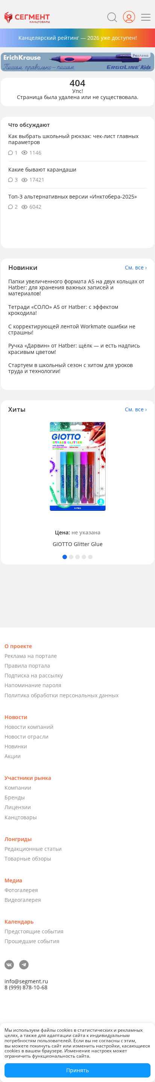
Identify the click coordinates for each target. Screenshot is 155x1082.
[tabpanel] (77, 483)
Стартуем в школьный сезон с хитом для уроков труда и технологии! (70, 368)
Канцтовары (21, 817)
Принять (77, 1070)
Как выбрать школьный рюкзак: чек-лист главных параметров (73, 139)
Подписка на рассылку (34, 675)
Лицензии (18, 807)
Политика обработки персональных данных (62, 695)
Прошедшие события (32, 941)
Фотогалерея (21, 890)
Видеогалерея (23, 899)
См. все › (136, 268)
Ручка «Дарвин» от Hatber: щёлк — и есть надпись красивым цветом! (74, 348)
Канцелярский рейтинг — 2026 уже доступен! (77, 37)
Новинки (16, 746)
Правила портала (27, 665)
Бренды (15, 797)
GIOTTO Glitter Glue (78, 544)
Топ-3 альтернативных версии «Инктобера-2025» (72, 196)
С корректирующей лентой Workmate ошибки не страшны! (71, 329)
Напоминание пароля (33, 685)
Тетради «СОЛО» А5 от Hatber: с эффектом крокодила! (63, 309)
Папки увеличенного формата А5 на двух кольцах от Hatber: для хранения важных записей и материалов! (76, 287)
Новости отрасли (27, 736)
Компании (18, 787)
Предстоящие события (34, 931)
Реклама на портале (31, 655)
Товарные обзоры (28, 858)
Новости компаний (29, 726)
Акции (13, 756)
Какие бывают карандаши (42, 169)
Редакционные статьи (33, 848)
